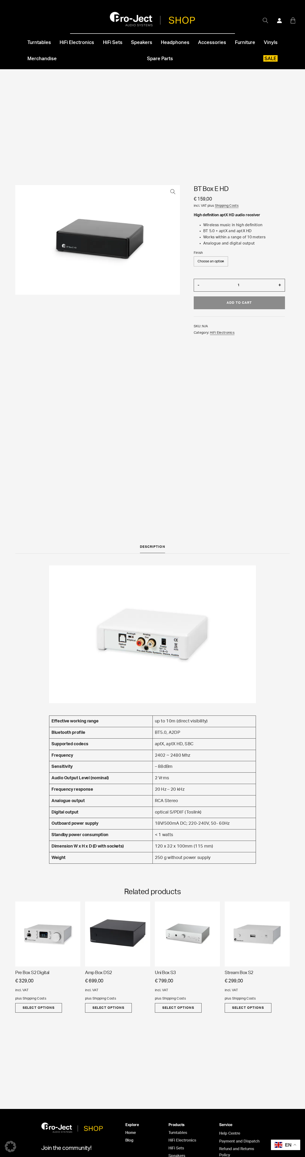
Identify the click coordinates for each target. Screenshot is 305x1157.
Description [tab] (152, 547)
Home (130, 1133)
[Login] (279, 20)
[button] (173, 192)
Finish (198, 253)
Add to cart (239, 302)
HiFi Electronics (222, 332)
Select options (39, 1008)
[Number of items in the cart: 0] (293, 20)
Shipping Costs (227, 205)
